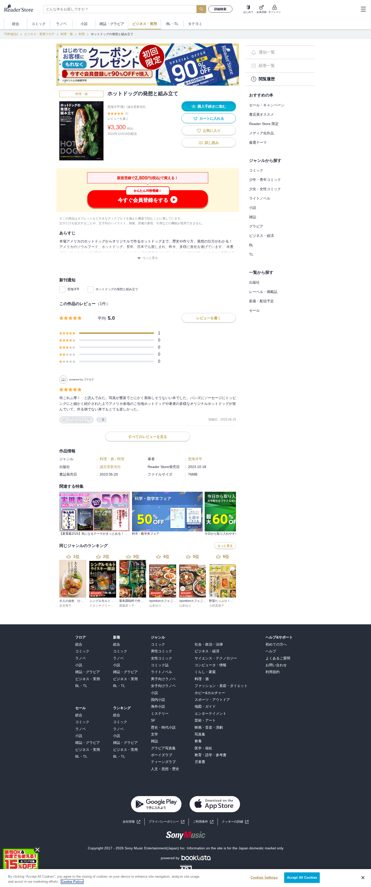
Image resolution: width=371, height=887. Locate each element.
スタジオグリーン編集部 (106, 605)
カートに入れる (211, 118)
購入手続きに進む (212, 106)
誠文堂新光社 (136, 107)
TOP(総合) (11, 34)
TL (251, 254)
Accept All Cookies (302, 877)
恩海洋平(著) (116, 107)
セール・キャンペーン (266, 105)
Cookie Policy (72, 881)
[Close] (362, 877)
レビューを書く (118, 118)
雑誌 (252, 217)
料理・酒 (67, 34)
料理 (82, 34)
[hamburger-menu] (363, 9)
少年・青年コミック (265, 180)
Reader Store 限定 (264, 124)
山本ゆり (155, 605)
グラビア (256, 226)
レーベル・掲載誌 (263, 292)
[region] (185, 878)
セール (254, 310)
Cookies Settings (264, 877)
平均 (102, 318)
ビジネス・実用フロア (39, 34)
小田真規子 (216, 605)
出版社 (254, 282)
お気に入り (212, 131)
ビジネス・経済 (261, 236)
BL (251, 245)
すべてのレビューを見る (147, 437)
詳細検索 (220, 9)
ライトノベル (259, 198)
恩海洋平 (73, 289)
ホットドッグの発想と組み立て (117, 289)
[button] (235, 821)
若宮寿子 (65, 605)
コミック (256, 170)
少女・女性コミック (265, 189)
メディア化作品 (261, 133)
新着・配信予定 (261, 301)
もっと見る (150, 258)
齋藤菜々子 (126, 605)
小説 (252, 208)
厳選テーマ (258, 142)
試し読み (212, 143)
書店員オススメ (261, 114)
